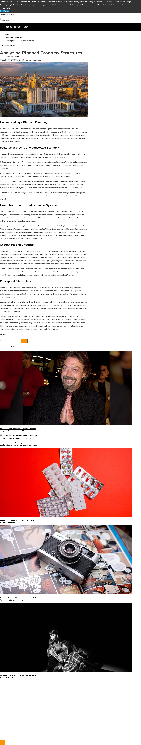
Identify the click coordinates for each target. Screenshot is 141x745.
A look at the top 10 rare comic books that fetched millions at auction (18, 599)
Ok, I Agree (4, 11)
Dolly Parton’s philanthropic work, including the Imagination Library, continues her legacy (19, 444)
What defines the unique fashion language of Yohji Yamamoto (19, 676)
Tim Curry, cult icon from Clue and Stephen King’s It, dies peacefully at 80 (18, 430)
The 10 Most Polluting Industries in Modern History (24, 695)
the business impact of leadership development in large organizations (30, 692)
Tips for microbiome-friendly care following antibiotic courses (18, 521)
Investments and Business (9, 45)
